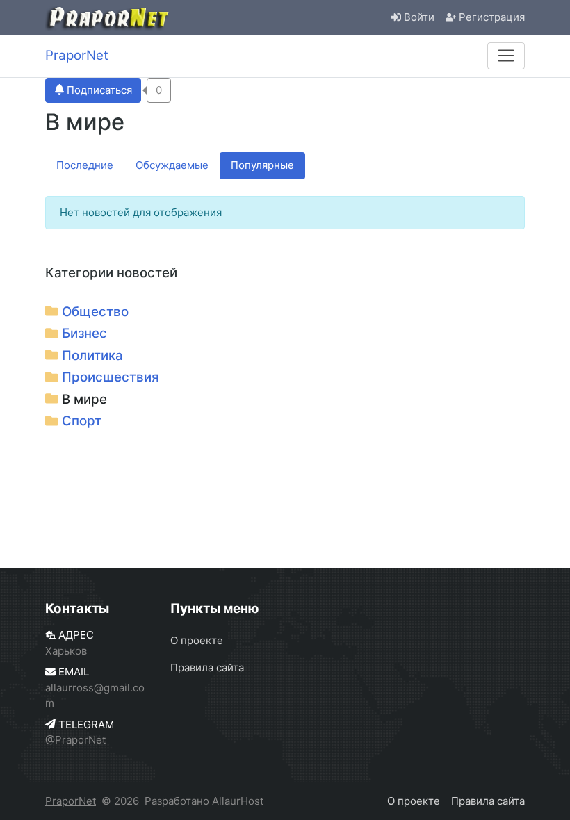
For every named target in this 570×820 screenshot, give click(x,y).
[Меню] (506, 55)
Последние (84, 165)
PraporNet (70, 800)
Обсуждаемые (172, 165)
